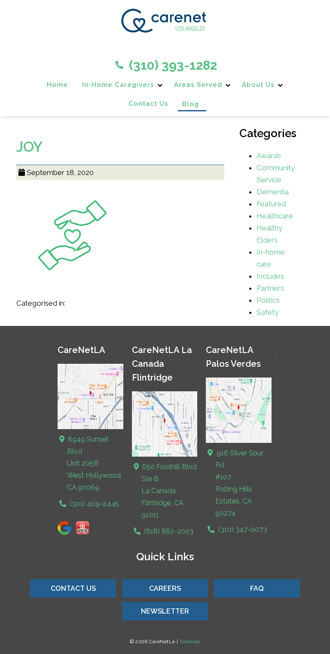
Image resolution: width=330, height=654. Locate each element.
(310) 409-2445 (93, 504)
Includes (270, 276)
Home (57, 85)
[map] (165, 455)
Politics (268, 300)
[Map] (90, 427)
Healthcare (275, 216)
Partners (270, 288)
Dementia (273, 191)
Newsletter (165, 611)
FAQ (257, 588)
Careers (165, 588)
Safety (267, 312)
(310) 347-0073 (241, 529)
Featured (271, 204)
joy (29, 146)
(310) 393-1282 (171, 65)
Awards (269, 155)
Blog (190, 104)
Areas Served (198, 85)
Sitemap (190, 642)
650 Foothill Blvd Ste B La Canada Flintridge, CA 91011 (169, 491)
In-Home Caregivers (118, 85)
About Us (258, 85)
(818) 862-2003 (167, 531)
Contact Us (148, 103)
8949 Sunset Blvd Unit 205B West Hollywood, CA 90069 (94, 463)
